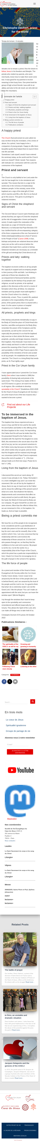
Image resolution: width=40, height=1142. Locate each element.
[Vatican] (35, 1108)
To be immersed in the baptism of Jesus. (18, 115)
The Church (6, 138)
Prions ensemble (30, 1130)
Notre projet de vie (13, 1125)
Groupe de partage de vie (18, 731)
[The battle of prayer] (20, 949)
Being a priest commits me (14, 120)
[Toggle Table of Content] (33, 96)
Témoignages (29, 1125)
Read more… (30, 982)
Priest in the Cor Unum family (18, 112)
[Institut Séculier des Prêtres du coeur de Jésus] (29, 1099)
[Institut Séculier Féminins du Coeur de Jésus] (10, 1108)
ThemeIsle (24, 1140)
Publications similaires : (16, 125)
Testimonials (15, 674)
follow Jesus (6, 71)
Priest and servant (11, 102)
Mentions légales (20, 1136)
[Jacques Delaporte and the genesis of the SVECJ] (20, 1048)
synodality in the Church (11, 389)
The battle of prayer (14, 970)
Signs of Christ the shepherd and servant (22, 105)
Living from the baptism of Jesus (19, 117)
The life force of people (16, 122)
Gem (9, 375)
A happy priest (9, 100)
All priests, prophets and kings (18, 110)
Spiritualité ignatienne (16, 725)
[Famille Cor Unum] (14, 1099)
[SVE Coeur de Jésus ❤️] (9, 3)
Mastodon (12, 819)
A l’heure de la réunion (12, 1130)
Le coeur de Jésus (14, 720)
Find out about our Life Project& (18, 405)
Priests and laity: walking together (19, 107)
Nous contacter (10, 841)
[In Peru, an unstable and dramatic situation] (20, 1000)
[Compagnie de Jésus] (25, 1108)
